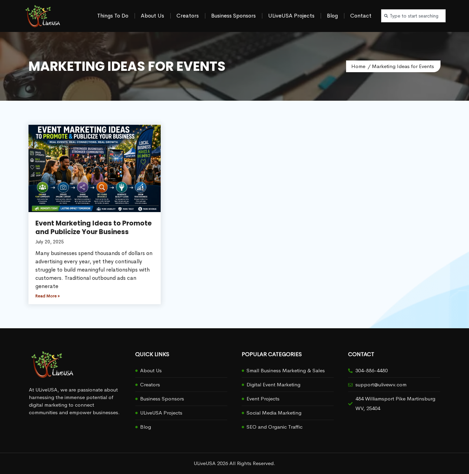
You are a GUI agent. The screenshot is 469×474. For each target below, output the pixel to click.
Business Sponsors (233, 15)
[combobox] (413, 15)
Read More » (47, 296)
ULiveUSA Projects (291, 15)
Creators (187, 15)
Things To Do (112, 15)
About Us (152, 15)
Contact (360, 15)
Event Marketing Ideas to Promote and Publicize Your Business (93, 227)
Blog (332, 15)
